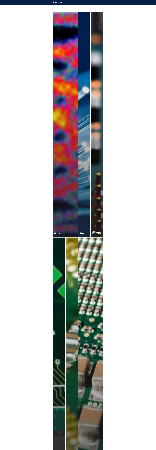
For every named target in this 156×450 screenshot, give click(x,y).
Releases (55, 232)
